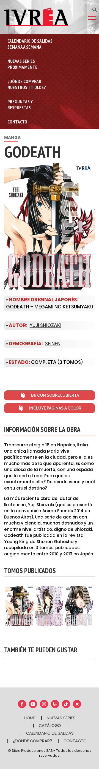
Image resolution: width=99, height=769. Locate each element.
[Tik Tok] (66, 704)
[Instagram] (44, 704)
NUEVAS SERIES (61, 718)
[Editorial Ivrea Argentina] (36, 16)
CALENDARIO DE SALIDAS (50, 733)
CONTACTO (75, 741)
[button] (95, 9)
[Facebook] (22, 704)
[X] (77, 704)
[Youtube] (33, 704)
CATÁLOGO (50, 725)
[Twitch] (55, 704)
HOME (29, 718)
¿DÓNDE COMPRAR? (32, 741)
